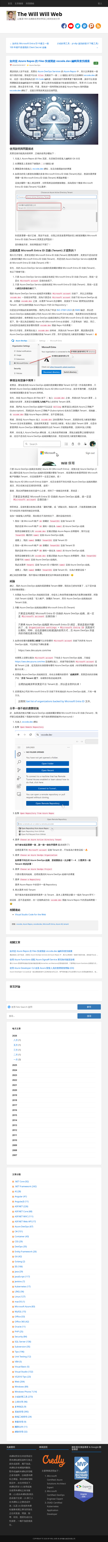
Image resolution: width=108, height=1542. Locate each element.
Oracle (20, 1326)
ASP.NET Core (23, 1211)
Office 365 (22, 1321)
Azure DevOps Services (49, 71)
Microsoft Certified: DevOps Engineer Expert (56, 1495)
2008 (14, 1150)
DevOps (21, 1246)
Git (18, 1256)
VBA (18, 1361)
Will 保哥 (53, 1538)
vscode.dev (89, 75)
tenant (66, 924)
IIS (19, 1266)
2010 (14, 1140)
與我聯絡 (30, 3)
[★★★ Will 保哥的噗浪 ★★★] (91, 25)
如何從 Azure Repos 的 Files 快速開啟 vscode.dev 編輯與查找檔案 (50, 61)
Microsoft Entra (49, 924)
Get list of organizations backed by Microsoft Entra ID (55, 701)
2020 (14, 1090)
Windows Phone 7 (26, 1391)
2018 (14, 1100)
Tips (19, 1351)
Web (20, 1381)
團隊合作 (21, 1426)
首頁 (10, 3)
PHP (19, 1331)
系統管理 (22, 1411)
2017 (14, 1105)
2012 (14, 1130)
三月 (16, 1049)
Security (21, 1336)
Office (20, 1316)
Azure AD (59, 924)
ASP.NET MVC (24, 1216)
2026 (16, 1047)
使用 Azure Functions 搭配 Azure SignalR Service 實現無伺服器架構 (42, 959)
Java (19, 1271)
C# (19, 1231)
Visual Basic (22, 1366)
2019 (14, 1095)
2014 (14, 1120)
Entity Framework (26, 1251)
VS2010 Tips (23, 1376)
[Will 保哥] (71, 25)
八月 (16, 1040)
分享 (95, 63)
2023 (14, 1075)
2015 (14, 1115)
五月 (16, 1044)
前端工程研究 (23, 1416)
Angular (21, 1196)
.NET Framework (26, 1186)
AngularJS (22, 1201)
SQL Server (23, 1341)
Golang (20, 1261)
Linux (20, 1296)
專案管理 (20, 1421)
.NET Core (22, 1181)
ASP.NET (21, 1206)
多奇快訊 (20, 1406)
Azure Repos (70, 71)
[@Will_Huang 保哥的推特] (78, 25)
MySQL (20, 1311)
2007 (14, 1155)
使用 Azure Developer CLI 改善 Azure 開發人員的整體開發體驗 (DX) (42, 968)
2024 (14, 1070)
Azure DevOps (34, 65)
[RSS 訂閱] (98, 25)
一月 (16, 1059)
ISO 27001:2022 (64, 310)
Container (22, 1236)
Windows (21, 1386)
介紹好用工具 (24, 1396)
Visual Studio (24, 1371)
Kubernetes (23, 1286)
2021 (14, 1085)
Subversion (22, 1346)
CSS (19, 1241)
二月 (16, 1054)
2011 (14, 1135)
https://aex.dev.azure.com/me (30, 661)
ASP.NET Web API (25, 1221)
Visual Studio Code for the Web (30, 914)
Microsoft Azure (25, 1306)
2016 (14, 1110)
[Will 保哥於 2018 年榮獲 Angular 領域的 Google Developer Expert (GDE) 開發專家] (83, 1490)
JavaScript (22, 1276)
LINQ (19, 1291)
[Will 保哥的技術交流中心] (64, 25)
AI (18, 1191)
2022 (14, 1080)
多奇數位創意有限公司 (67, 1538)
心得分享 (21, 1401)
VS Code (40, 79)
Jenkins (20, 1281)
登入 (100, 3)
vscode (19, 924)
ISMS (77, 310)
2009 (14, 1145)
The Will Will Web (39, 14)
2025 (14, 1065)
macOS (20, 1301)
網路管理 (21, 1431)
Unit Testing (23, 1356)
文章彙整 (19, 3)
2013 (14, 1125)
